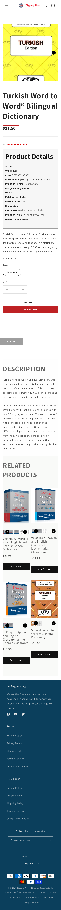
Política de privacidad (47, 892)
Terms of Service (16, 758)
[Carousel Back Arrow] (7, 532)
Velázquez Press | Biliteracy (27, 888)
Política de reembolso (24, 892)
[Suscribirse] (50, 840)
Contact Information (18, 766)
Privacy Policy (14, 743)
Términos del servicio (19, 897)
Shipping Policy (15, 750)
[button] (7, 5)
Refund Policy (14, 735)
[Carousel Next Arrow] (54, 53)
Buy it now (30, 309)
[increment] (23, 289)
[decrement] (7, 289)
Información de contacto (43, 897)
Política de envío (32, 902)
